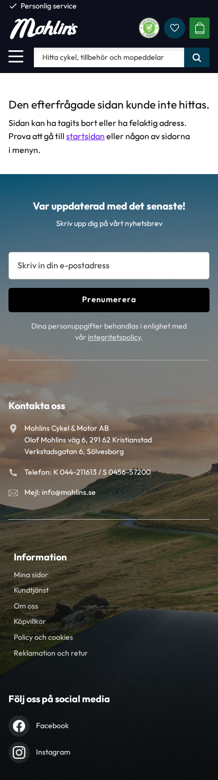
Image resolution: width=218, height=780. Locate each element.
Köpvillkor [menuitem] (30, 621)
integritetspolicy (114, 337)
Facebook (52, 725)
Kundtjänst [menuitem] (31, 590)
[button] (16, 56)
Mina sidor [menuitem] (31, 574)
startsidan (85, 136)
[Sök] (197, 57)
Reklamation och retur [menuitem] (51, 653)
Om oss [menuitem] (26, 606)
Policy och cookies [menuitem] (43, 637)
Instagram (53, 752)
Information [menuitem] (40, 557)
